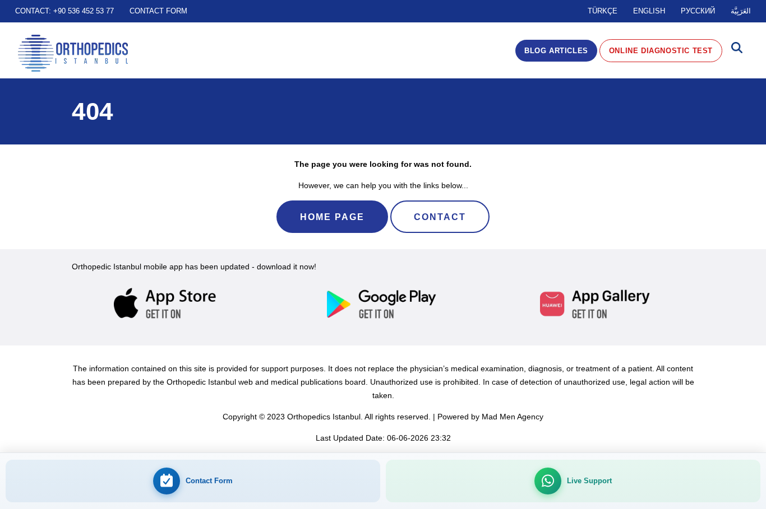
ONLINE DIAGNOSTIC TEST (661, 50)
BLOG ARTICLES (556, 50)
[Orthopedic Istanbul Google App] (383, 304)
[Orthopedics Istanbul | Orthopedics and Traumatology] (73, 53)
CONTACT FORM (158, 11)
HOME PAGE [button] (332, 217)
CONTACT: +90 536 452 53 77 (64, 11)
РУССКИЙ (698, 11)
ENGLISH (649, 11)
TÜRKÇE (602, 11)
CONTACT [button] (440, 217)
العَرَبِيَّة (741, 11)
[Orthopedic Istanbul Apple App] (170, 304)
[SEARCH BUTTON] (737, 50)
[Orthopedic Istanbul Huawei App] (596, 304)
